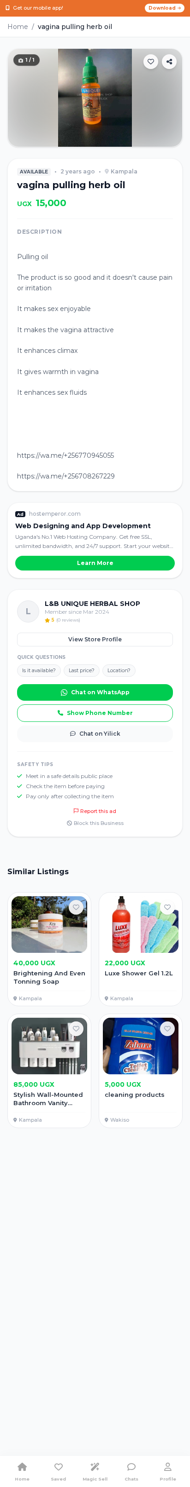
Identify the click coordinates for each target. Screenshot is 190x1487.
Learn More (95, 562)
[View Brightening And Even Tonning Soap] (49, 949)
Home (17, 27)
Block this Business (99, 823)
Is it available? (39, 670)
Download (162, 8)
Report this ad (98, 811)
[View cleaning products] (140, 1071)
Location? (119, 670)
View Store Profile (95, 639)
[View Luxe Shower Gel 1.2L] (140, 949)
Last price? (82, 670)
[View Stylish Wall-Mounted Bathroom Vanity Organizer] (49, 1071)
